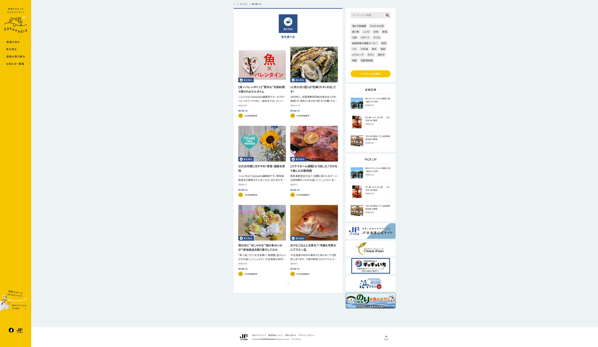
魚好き (381, 54)
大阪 (354, 37)
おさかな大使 (377, 26)
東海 (384, 31)
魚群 (354, 60)
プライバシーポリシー (306, 335)
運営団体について (275, 335)
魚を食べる (242, 110)
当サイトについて (259, 335)
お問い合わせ (290, 335)
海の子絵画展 (359, 26)
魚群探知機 (367, 60)
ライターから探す (371, 73)
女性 (376, 31)
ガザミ (371, 54)
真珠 (383, 43)
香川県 (355, 31)
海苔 (383, 49)
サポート (365, 37)
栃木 (374, 49)
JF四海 (364, 49)
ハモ (354, 49)
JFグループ (357, 54)
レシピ (366, 31)
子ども (376, 37)
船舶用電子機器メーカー (364, 43)
